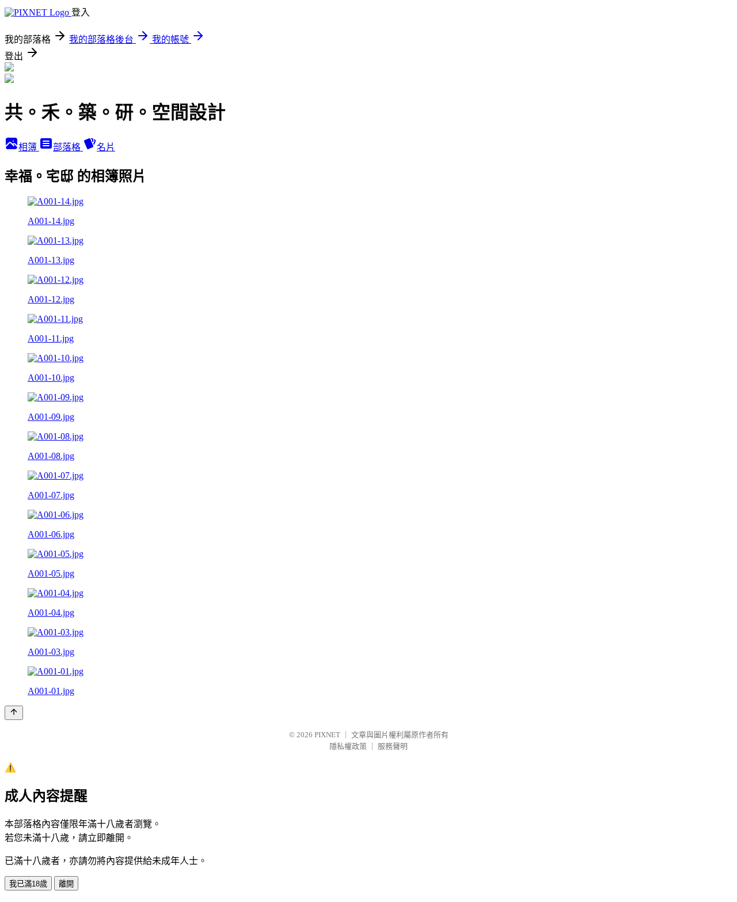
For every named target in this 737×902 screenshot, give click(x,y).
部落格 (68, 147)
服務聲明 (393, 746)
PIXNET (327, 734)
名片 (106, 147)
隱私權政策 (348, 746)
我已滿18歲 (28, 884)
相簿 (28, 147)
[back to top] (14, 713)
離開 (66, 884)
